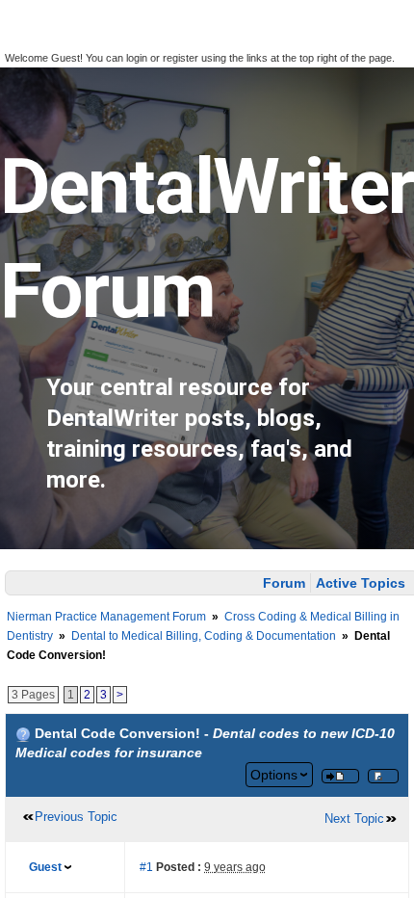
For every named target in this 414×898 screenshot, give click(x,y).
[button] (27, 39)
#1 (146, 867)
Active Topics (360, 583)
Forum (284, 583)
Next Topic (354, 818)
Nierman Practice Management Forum (106, 616)
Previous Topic (76, 816)
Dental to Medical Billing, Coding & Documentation (203, 636)
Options (274, 774)
